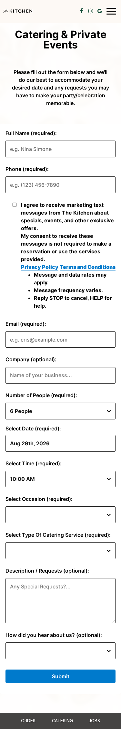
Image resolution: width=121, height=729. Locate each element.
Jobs (94, 721)
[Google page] (99, 11)
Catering (62, 721)
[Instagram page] (90, 11)
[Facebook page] (81, 11)
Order (28, 721)
